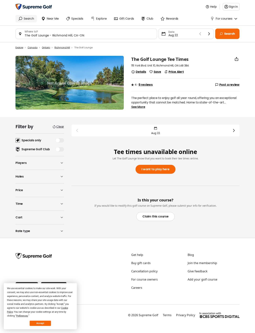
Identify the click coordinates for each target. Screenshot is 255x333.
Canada (33, 47)
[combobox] (89, 35)
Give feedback (198, 271)
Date (171, 31)
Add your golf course (202, 279)
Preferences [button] (22, 316)
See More (138, 107)
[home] (33, 7)
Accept (40, 323)
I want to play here (155, 169)
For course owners (144, 279)
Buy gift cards (141, 263)
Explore (19, 47)
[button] (39, 163)
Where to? (31, 31)
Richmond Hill (62, 47)
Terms (167, 315)
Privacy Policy (185, 315)
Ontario (46, 47)
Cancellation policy (144, 271)
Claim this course (155, 216)
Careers (136, 288)
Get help (137, 255)
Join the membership (202, 263)
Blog (191, 255)
